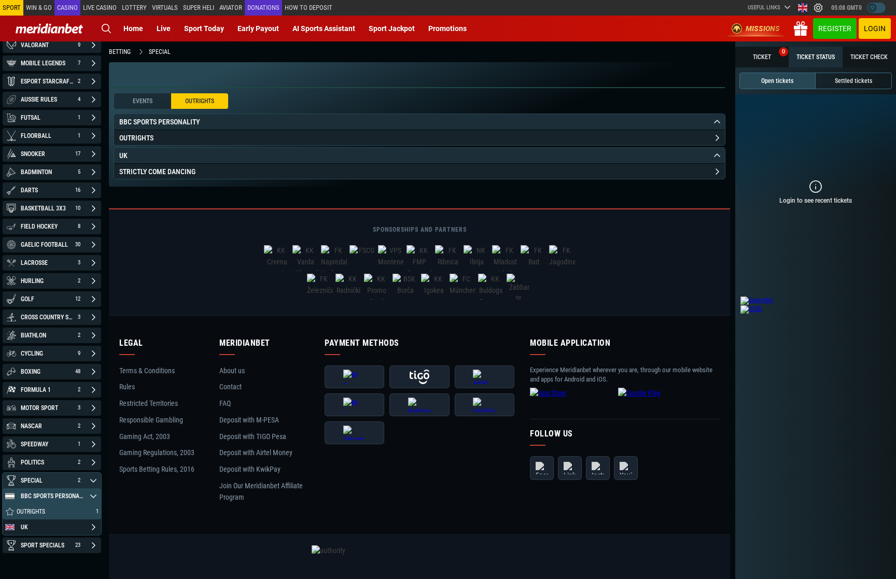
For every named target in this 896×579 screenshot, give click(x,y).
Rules (127, 387)
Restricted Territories (148, 403)
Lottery (134, 7)
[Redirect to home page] (49, 28)
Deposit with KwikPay (250, 469)
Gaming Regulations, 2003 (156, 453)
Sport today (204, 28)
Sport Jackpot (392, 28)
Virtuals (165, 7)
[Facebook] (542, 468)
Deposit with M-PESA (249, 420)
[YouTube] (626, 468)
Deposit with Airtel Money (255, 453)
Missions (763, 28)
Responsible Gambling (151, 420)
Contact (230, 387)
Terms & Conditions (147, 370)
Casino (67, 7)
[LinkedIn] (570, 468)
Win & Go (39, 7)
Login (875, 28)
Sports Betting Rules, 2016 (156, 469)
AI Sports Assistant (323, 28)
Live (164, 28)
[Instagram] (598, 468)
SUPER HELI (198, 7)
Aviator (230, 7)
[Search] (106, 28)
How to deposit (308, 7)
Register (834, 28)
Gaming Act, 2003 (144, 436)
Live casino (100, 7)
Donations (263, 7)
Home (133, 28)
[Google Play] (659, 401)
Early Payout (258, 28)
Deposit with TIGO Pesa (252, 436)
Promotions (447, 28)
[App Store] (571, 401)
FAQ (225, 403)
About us (232, 370)
